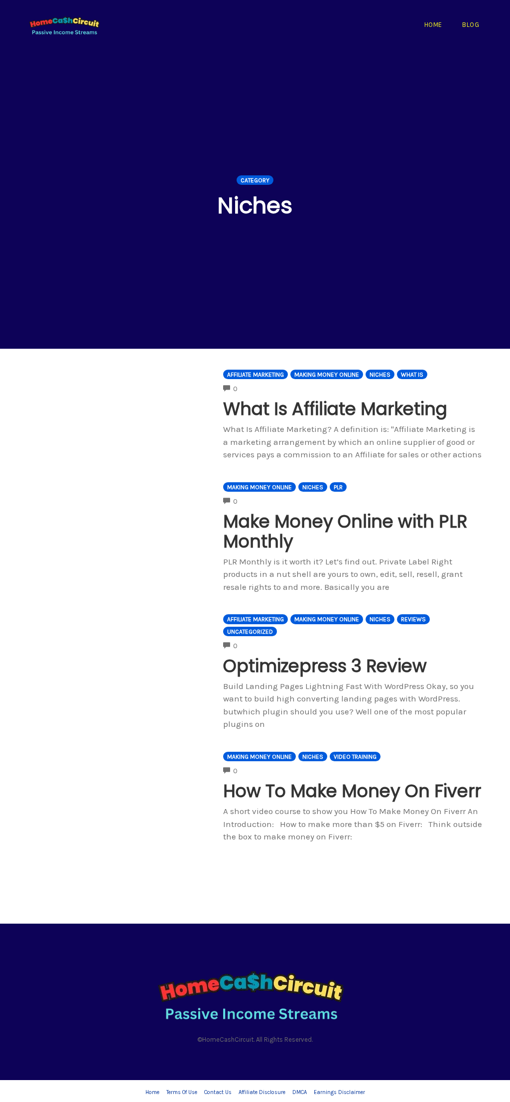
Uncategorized (250, 631)
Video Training (355, 756)
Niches (380, 374)
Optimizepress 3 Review (325, 666)
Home (433, 24)
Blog (470, 24)
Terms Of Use (181, 1092)
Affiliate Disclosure (262, 1092)
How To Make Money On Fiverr (352, 791)
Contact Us (218, 1092)
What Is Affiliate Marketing (335, 409)
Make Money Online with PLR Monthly (345, 531)
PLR (338, 487)
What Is (412, 374)
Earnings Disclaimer (339, 1092)
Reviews (413, 619)
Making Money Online (326, 374)
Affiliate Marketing (255, 374)
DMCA (299, 1092)
